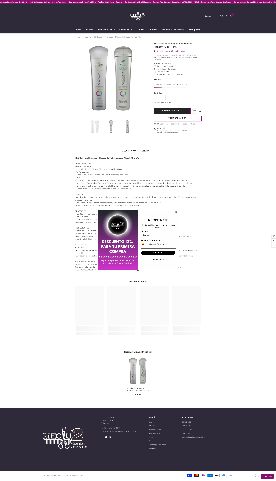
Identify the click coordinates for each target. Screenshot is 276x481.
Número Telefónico (150, 240)
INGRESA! (158, 253)
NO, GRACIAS (158, 259)
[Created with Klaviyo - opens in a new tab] (138, 270)
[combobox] (144, 244)
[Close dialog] (176, 212)
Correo (144, 231)
